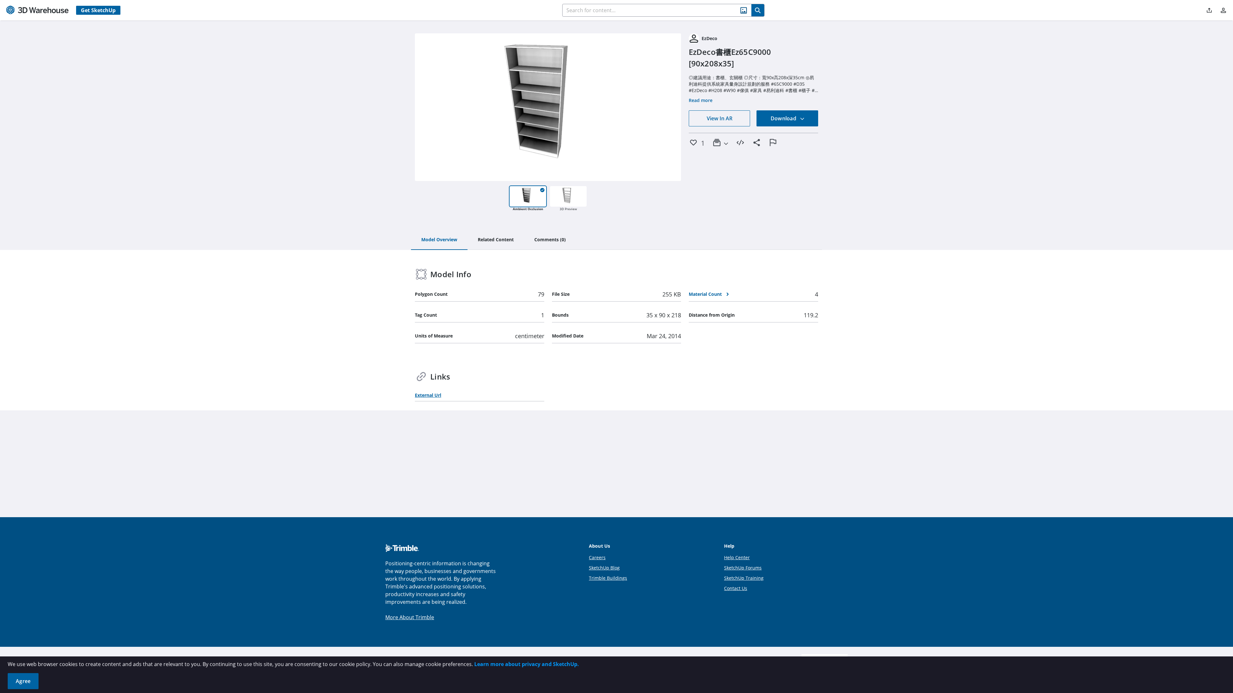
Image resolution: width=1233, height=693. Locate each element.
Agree (23, 681)
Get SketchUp (98, 10)
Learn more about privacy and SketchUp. (526, 664)
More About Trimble (409, 617)
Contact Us (735, 588)
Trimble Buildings (608, 578)
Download (784, 118)
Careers (597, 557)
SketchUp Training (744, 578)
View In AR (719, 118)
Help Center (737, 557)
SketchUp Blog (604, 568)
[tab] (439, 240)
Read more (701, 100)
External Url (428, 395)
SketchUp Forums (743, 568)
